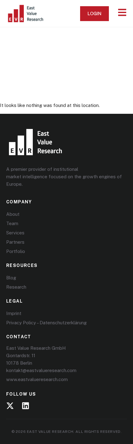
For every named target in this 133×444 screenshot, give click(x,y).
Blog (11, 277)
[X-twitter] (10, 406)
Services (15, 232)
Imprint (13, 313)
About (12, 214)
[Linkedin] (25, 406)
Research (16, 287)
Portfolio (15, 251)
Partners (15, 242)
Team (12, 223)
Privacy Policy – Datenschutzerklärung (46, 322)
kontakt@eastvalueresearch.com (41, 370)
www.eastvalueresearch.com (37, 379)
